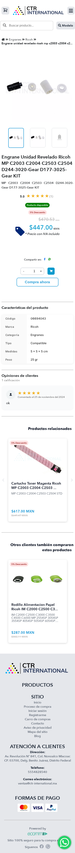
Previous (3, 480)
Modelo (67, 25)
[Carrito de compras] (5, 11)
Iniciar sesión (37, 711)
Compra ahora (37, 282)
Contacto (37, 723)
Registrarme (37, 715)
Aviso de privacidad (38, 728)
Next (71, 480)
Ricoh (29, 39)
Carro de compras (37, 719)
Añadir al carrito (37, 453)
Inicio (37, 702)
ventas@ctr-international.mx (37, 783)
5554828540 (37, 772)
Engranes (15, 39)
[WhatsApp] (48, 847)
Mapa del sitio (38, 732)
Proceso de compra (37, 707)
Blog (37, 736)
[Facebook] (41, 847)
